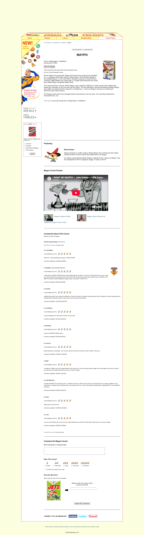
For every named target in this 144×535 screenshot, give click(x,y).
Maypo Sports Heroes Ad (96, 216)
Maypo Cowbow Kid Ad (62, 216)
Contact (55, 526)
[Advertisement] (72, 17)
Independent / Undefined (59, 42)
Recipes (47, 38)
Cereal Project (110, 38)
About (50, 526)
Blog (98, 526)
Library (65, 38)
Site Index (84, 526)
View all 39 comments (50, 245)
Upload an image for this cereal (55, 222)
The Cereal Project (75, 526)
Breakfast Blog (86, 38)
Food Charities (92, 526)
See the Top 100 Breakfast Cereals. (53, 72)
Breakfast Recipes (64, 526)
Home (30, 38)
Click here (47, 101)
